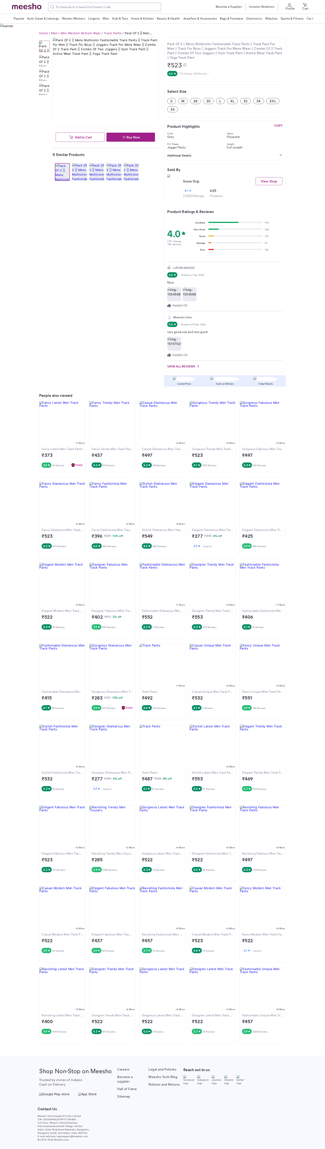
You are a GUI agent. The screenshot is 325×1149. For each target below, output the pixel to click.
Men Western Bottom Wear (81, 33)
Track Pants (113, 33)
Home (43, 33)
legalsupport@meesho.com (72, 1136)
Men (54, 33)
